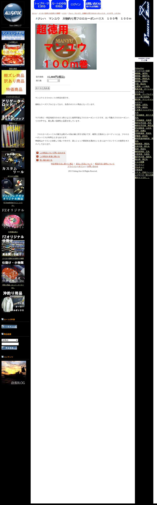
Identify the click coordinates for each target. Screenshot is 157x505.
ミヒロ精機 (139, 162)
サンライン (139, 164)
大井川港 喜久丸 (142, 146)
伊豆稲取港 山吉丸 (143, 128)
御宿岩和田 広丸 (142, 151)
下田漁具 (138, 170)
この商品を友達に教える (50, 156)
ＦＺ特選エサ (13, 42)
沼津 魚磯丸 (140, 131)
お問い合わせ (92, 166)
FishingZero (139, 68)
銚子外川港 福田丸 (143, 157)
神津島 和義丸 (141, 81)
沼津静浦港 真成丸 (143, 133)
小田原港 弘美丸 (142, 154)
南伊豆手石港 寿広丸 (144, 125)
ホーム (34, 13)
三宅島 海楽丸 (141, 107)
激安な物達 (13, 68)
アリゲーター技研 (142, 71)
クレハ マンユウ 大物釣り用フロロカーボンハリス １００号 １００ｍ (94, 13)
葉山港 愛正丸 (141, 159)
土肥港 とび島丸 (142, 86)
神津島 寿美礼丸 (142, 79)
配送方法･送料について (105, 164)
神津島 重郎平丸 (142, 76)
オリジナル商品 (13, 176)
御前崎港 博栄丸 (142, 144)
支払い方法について (84, 164)
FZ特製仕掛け (13, 232)
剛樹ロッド (13, 123)
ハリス (64, 13)
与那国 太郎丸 (141, 105)
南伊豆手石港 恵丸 (143, 123)
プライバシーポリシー (76, 166)
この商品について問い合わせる (52, 153)
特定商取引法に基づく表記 (62, 164)
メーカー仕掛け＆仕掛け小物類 (13, 258)
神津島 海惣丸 (141, 73)
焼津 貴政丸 (140, 149)
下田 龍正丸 (140, 84)
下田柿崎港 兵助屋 (143, 120)
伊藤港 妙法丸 (141, 136)
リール (13, 149)
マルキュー (139, 167)
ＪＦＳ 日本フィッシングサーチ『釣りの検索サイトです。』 (144, 175)
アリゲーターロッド (13, 96)
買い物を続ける (46, 160)
